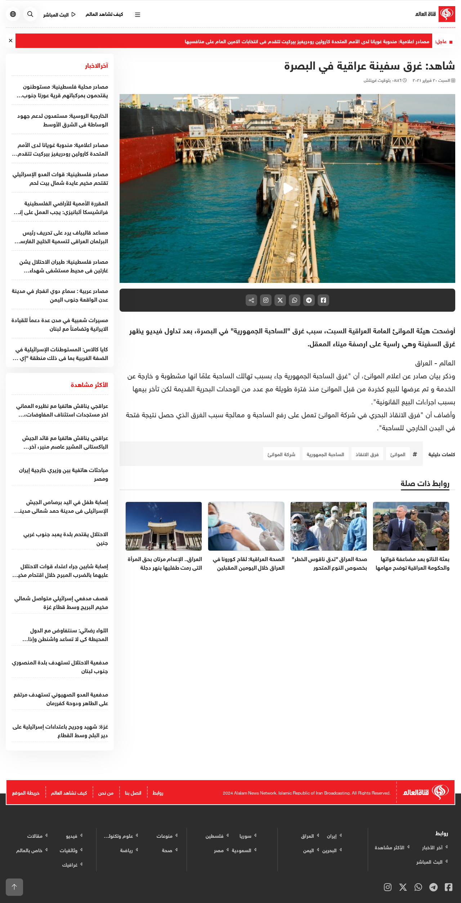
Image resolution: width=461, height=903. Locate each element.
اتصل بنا (133, 791)
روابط (158, 791)
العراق (423, 361)
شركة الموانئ (281, 453)
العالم (447, 361)
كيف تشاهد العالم (105, 13)
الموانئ (398, 453)
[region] (287, 188)
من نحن (105, 791)
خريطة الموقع (26, 791)
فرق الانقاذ (367, 453)
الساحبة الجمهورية (325, 453)
